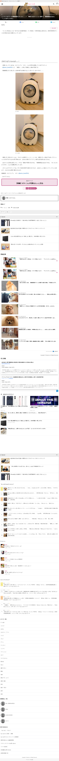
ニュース (2, 648)
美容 (2, 694)
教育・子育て (3, 687)
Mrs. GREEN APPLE (10, 703)
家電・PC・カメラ (5, 677)
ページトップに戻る (29, 759)
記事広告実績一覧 (4, 753)
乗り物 (2, 661)
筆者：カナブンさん (10, 197)
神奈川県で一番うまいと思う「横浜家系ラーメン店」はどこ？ (18, 565)
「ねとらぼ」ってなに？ (6, 730)
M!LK (7, 709)
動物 (2, 671)
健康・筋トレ (3, 668)
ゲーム (2, 642)
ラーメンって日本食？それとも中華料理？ (14, 559)
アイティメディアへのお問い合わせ (8, 743)
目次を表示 (54, 28)
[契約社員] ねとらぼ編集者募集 (7, 740)
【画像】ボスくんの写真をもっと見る (29, 183)
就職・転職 (3, 681)
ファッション (3, 651)
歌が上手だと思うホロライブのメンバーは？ (14, 552)
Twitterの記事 (16, 207)
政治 (2, 684)
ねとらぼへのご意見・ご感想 (7, 733)
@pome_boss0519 (7, 67)
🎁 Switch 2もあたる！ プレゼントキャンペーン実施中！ (10, 1)
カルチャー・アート (5, 632)
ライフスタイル (4, 658)
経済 (2, 690)
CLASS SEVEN (9, 715)
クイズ (2, 635)
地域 (2, 674)
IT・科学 (2, 622)
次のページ (32, 188)
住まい (2, 664)
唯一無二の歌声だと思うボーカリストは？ (14, 572)
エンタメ (2, 625)
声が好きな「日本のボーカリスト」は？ (13, 546)
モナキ (7, 720)
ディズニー (3, 645)
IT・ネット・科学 (6, 207)
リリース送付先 (4, 746)
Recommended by (49, 351)
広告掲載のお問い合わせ (6, 749)
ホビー (2, 655)
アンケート (2, 541)
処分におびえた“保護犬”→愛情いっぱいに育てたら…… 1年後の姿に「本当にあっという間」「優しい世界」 (31, 518)
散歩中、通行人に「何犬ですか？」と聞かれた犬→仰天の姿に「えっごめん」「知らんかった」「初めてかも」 (31, 503)
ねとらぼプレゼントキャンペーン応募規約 (9, 736)
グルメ (2, 638)
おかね (2, 629)
